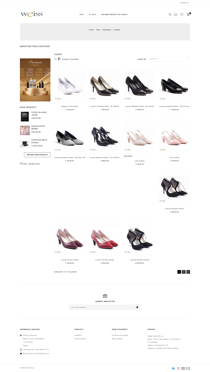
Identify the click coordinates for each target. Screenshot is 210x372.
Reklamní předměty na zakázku (114, 14)
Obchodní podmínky (120, 335)
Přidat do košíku (69, 101)
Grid (55, 59)
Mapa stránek (117, 339)
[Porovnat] (175, 14)
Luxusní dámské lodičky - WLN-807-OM (69, 157)
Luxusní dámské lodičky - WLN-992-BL (104, 157)
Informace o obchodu (30, 329)
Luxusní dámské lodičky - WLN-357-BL (174, 106)
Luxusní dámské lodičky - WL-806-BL (104, 106)
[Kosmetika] (35, 79)
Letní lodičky (139, 161)
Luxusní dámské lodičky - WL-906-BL (139, 106)
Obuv (81, 14)
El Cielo (92, 14)
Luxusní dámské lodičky (174, 209)
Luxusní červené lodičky (104, 260)
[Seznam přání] (182, 14)
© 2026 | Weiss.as (27, 368)
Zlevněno (78, 335)
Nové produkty (80, 339)
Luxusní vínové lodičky (70, 260)
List (59, 59)
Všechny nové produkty (37, 155)
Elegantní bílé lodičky (69, 106)
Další (188, 272)
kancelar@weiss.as (41, 353)
